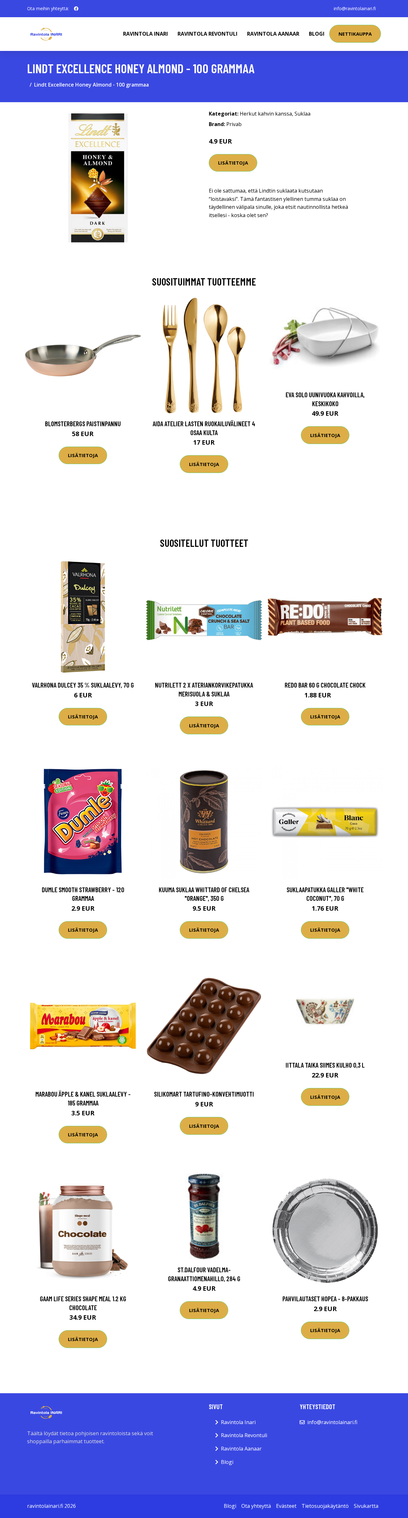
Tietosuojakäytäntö (325, 1505)
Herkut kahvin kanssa (266, 113)
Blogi (316, 33)
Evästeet (286, 1505)
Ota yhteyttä (256, 1505)
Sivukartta (366, 1505)
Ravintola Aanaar (273, 33)
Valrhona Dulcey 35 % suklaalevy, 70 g (83, 685)
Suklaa (302, 113)
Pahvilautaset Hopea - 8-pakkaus (325, 1299)
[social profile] (76, 9)
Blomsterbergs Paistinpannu (83, 423)
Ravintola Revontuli (207, 33)
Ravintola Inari (145, 33)
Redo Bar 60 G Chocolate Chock (325, 685)
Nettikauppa (355, 34)
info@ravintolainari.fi (355, 8)
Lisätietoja (233, 162)
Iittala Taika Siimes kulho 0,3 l (325, 1065)
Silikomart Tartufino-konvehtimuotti (204, 1094)
